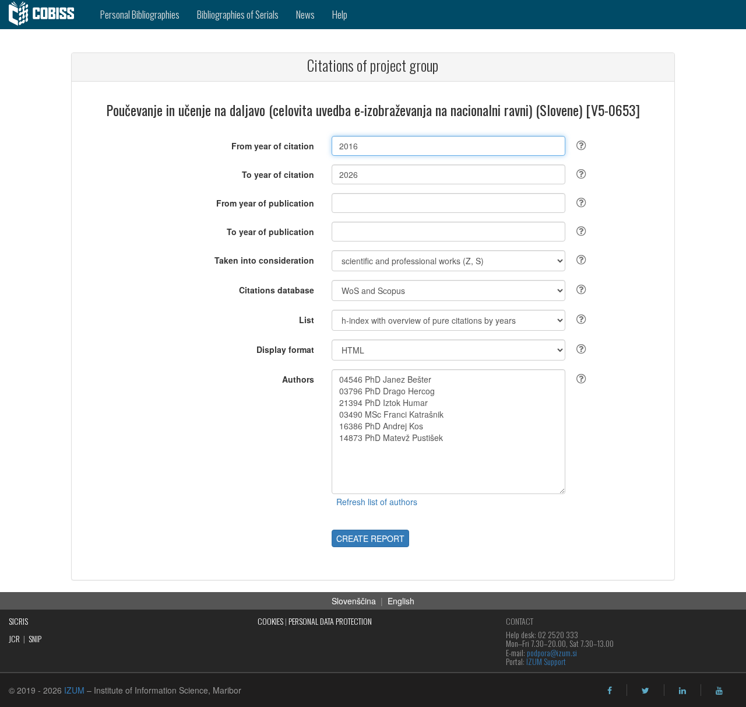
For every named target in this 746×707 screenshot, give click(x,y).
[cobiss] (46, 14)
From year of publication (265, 203)
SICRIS (18, 621)
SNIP (35, 638)
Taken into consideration (264, 260)
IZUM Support (546, 661)
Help (339, 14)
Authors (298, 379)
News (305, 14)
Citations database (276, 290)
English (401, 601)
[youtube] (719, 691)
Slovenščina (354, 601)
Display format (285, 349)
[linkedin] (682, 691)
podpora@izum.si (552, 652)
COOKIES (270, 621)
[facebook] (609, 691)
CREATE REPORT (370, 538)
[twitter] (645, 691)
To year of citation (278, 174)
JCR (14, 638)
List (306, 320)
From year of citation (272, 146)
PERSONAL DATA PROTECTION (330, 621)
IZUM (74, 690)
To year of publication (270, 231)
